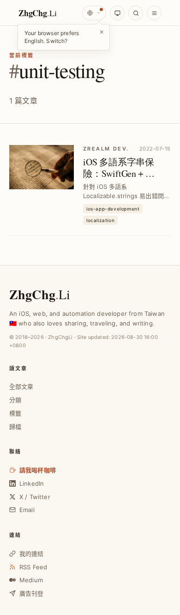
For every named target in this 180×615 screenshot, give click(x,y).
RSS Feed (33, 567)
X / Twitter (34, 496)
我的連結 (31, 553)
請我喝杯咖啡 (37, 470)
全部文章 (21, 386)
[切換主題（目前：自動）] (117, 13)
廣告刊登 (31, 593)
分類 (15, 400)
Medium (31, 580)
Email (27, 509)
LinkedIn (31, 483)
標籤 (15, 413)
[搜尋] (135, 13)
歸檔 (15, 426)
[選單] (154, 13)
